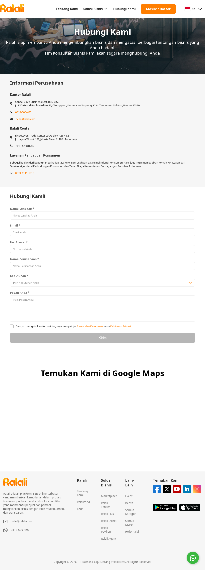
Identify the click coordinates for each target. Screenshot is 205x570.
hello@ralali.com (25, 119)
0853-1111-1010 (24, 173)
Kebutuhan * (19, 276)
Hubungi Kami (124, 9)
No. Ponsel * (19, 242)
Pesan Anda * (19, 292)
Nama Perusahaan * (24, 259)
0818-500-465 (23, 112)
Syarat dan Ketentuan (90, 326)
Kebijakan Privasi (120, 326)
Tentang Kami (67, 9)
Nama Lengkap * (22, 209)
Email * (15, 225)
